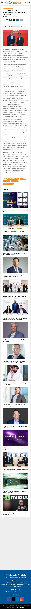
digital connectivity (8, 183)
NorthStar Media (19, 607)
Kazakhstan (6, 181)
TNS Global (23, 178)
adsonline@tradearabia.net (17, 591)
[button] (29, 2)
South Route (15, 181)
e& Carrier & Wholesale (12, 178)
